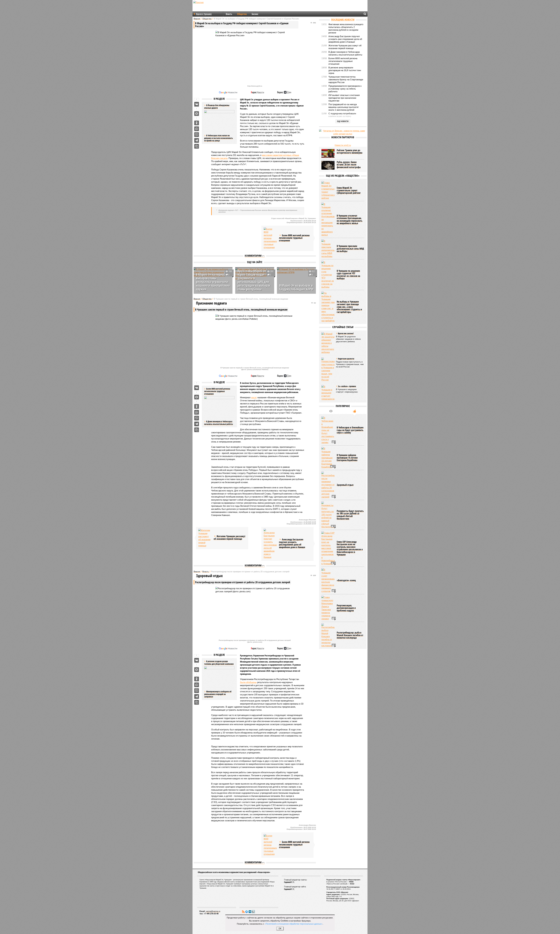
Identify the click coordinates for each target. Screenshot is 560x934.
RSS (243, 911)
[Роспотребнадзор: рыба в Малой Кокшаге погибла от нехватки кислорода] (328, 635)
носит (254, 397)
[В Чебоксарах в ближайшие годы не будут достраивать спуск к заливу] (328, 430)
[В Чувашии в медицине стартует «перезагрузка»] (328, 392)
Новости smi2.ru (343, 145)
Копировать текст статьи (196, 146)
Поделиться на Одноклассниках (196, 123)
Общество (242, 14)
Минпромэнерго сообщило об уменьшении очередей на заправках (217, 694)
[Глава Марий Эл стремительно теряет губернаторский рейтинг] (328, 190)
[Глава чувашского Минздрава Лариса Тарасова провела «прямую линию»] (328, 608)
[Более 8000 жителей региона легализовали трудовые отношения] (270, 238)
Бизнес (255, 14)
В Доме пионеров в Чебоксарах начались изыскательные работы (218, 422)
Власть (229, 14)
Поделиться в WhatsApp (196, 128)
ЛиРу (253, 911)
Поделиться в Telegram (196, 140)
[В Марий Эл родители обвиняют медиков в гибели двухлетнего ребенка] (328, 343)
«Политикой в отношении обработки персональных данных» (294, 923)
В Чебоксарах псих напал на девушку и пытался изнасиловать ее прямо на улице (218, 138)
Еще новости (343, 121)
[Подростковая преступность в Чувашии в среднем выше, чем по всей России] (328, 369)
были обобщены (248, 682)
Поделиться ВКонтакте (196, 104)
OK (280, 928)
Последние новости (342, 19)
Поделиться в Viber (196, 134)
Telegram (246, 911)
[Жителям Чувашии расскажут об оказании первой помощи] (204, 538)
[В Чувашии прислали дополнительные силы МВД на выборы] (328, 248)
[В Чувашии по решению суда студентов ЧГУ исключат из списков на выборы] (328, 274)
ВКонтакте (250, 911)
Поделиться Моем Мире (196, 113)
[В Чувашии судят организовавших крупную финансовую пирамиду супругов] (328, 580)
